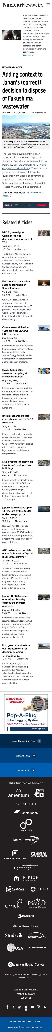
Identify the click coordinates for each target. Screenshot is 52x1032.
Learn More (28, 54)
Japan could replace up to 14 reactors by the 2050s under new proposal (17, 511)
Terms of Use (25, 1027)
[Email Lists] (26, 1010)
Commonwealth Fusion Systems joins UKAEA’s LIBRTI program (15, 330)
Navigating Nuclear (26, 993)
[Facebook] (7, 1007)
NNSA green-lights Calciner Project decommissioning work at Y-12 (17, 237)
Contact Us (26, 997)
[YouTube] (32, 1007)
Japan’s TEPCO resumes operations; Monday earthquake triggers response (15, 600)
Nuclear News (39, 112)
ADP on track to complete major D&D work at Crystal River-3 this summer (17, 553)
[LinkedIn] (19, 1007)
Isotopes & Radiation (12, 67)
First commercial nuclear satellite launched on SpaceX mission (16, 285)
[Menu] (47, 5)
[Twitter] (13, 1007)
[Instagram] (26, 1007)
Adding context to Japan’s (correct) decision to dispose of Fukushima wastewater (24, 90)
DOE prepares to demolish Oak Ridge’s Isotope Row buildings (17, 465)
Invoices (35, 1027)
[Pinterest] (38, 1007)
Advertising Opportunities (26, 989)
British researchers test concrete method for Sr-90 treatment (17, 419)
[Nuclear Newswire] (44, 1007)
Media (42, 1027)
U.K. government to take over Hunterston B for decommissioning (16, 648)
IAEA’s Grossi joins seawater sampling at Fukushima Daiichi (14, 373)
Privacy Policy (13, 1027)
